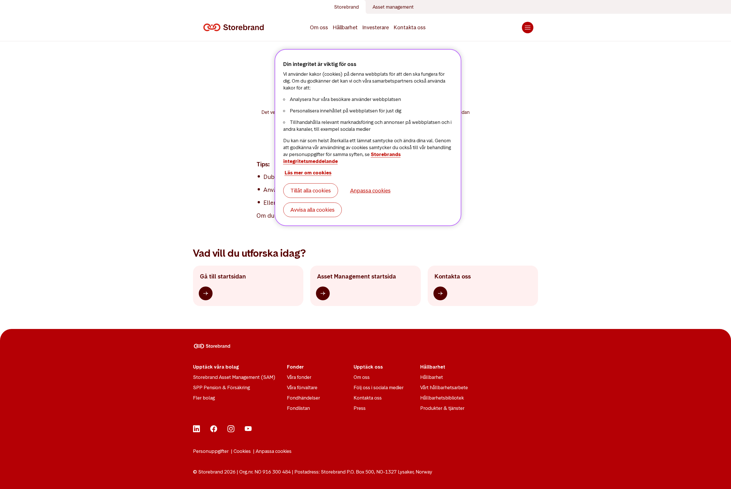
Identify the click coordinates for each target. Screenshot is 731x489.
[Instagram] (230, 430)
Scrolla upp (719, 477)
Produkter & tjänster (442, 408)
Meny (527, 27)
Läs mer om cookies (308, 173)
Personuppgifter (211, 451)
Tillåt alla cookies (310, 190)
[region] (368, 137)
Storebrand (346, 7)
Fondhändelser (303, 398)
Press (360, 408)
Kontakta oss (410, 27)
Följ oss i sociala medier (379, 387)
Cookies (242, 451)
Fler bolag (204, 398)
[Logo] (234, 28)
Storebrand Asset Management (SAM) (234, 377)
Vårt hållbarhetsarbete (444, 387)
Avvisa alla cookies (312, 209)
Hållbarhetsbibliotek (442, 398)
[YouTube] (248, 430)
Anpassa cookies (274, 451)
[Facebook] (213, 430)
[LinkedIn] (196, 430)
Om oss (319, 27)
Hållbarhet (345, 27)
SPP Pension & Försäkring (221, 387)
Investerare (375, 27)
